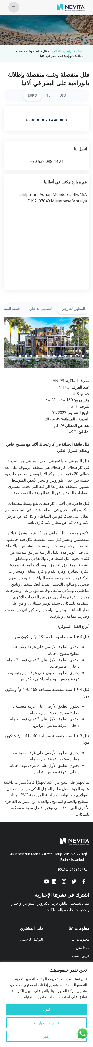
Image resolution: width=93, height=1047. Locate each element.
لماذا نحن (82, 947)
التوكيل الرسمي (31, 939)
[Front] (46, 841)
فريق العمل (80, 955)
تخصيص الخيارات (46, 1022)
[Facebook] (83, 881)
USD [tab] (62, 95)
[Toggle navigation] (13, 7)
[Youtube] (46, 881)
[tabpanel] (46, 342)
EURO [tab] (32, 95)
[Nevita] (71, 7)
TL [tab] (48, 95)
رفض (46, 1036)
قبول (46, 1009)
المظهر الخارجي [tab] (73, 308)
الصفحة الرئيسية (73, 51)
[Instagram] (64, 881)
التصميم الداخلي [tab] (41, 308)
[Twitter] (73, 881)
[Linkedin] (54, 881)
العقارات (55, 51)
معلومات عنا (80, 939)
